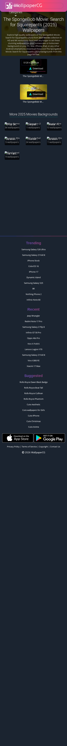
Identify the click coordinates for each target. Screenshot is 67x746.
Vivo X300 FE (33, 360)
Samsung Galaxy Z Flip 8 (33, 327)
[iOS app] (17, 437)
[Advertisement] (33, 199)
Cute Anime (33, 426)
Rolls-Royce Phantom (33, 398)
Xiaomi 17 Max (33, 366)
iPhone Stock (33, 260)
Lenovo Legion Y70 (33, 349)
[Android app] (49, 437)
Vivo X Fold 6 (33, 343)
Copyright (43, 446)
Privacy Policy (13, 446)
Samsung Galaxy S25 (33, 283)
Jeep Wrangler (33, 315)
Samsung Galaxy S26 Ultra (33, 249)
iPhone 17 (33, 271)
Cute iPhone (33, 415)
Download (37, 68)
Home (15, 5)
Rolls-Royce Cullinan (33, 393)
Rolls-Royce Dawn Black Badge (34, 382)
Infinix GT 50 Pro (33, 332)
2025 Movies (44, 37)
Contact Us (55, 446)
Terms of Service (29, 446)
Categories (15, 12)
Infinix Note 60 (33, 299)
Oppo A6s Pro (33, 338)
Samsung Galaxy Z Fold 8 (33, 255)
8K (33, 288)
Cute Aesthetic (33, 404)
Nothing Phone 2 (33, 294)
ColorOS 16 (33, 266)
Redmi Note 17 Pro (33, 321)
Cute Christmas (33, 421)
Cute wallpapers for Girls (33, 410)
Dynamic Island (33, 277)
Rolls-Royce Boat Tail (33, 387)
